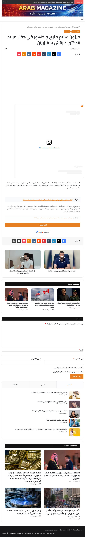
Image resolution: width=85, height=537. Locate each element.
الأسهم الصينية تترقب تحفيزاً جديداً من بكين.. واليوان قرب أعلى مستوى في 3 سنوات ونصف (63, 513)
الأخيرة (43, 385)
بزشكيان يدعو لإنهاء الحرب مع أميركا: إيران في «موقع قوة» (69, 304)
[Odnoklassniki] (24, 54)
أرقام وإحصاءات (29, 533)
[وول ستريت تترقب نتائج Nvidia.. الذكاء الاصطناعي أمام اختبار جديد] (23, 498)
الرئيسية (76, 27)
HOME (52, 533)
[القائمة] (82, 18)
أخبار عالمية (38, 533)
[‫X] (54, 54)
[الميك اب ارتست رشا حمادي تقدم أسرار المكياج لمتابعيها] (74, 414)
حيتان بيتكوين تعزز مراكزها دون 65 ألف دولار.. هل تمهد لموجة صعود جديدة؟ (47, 200)
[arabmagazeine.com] (42, 10)
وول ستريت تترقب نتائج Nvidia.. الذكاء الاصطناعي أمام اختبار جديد (24, 512)
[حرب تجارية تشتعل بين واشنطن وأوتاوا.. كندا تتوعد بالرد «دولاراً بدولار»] (42, 294)
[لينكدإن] (49, 54)
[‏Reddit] (34, 54)
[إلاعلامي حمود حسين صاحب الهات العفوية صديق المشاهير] (74, 395)
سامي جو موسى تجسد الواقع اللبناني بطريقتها (52, 401)
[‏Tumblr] (44, 54)
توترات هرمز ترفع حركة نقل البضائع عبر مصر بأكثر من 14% (53, 218)
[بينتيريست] (39, 54)
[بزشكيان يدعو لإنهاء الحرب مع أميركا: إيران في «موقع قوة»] (68, 294)
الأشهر (70, 385)
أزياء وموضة (69, 27)
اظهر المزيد (43, 225)
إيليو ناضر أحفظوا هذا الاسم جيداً (57, 420)
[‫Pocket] (19, 54)
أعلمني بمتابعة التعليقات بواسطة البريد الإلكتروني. (67, 367)
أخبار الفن (5, 533)
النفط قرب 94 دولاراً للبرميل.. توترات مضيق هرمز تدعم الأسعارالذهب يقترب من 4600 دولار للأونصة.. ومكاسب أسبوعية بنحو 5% (24, 477)
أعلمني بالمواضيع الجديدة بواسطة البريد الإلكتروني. (67, 372)
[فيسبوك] (59, 54)
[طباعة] (14, 241)
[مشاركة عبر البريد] (19, 241)
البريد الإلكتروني (78, 359)
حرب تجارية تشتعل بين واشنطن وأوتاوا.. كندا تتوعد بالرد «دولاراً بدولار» (53, 2)
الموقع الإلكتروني (36, 359)
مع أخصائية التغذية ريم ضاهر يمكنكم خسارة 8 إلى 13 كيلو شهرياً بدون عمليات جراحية (41, 429)
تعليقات (15, 385)
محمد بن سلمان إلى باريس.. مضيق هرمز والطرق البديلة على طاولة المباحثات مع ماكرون (17, 305)
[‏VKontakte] (29, 54)
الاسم (81, 350)
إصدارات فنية (12, 533)
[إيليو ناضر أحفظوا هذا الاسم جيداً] (74, 423)
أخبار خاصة (46, 533)
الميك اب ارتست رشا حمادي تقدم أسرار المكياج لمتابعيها (49, 411)
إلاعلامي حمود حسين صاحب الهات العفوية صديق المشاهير (49, 392)
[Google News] (42, 232)
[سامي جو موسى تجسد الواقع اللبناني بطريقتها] (74, 404)
